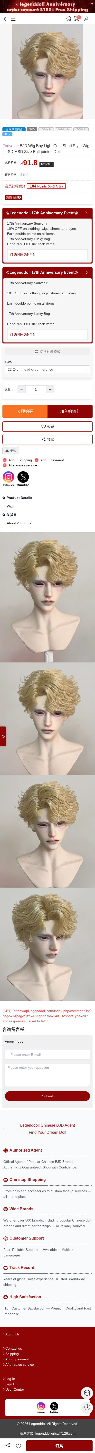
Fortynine (10, 146)
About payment (17, 1359)
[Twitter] (54, 1407)
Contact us (13, 1348)
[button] (22, 389)
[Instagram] (40, 1407)
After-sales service (19, 1364)
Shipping (12, 1354)
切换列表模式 (50, 351)
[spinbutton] (36, 389)
